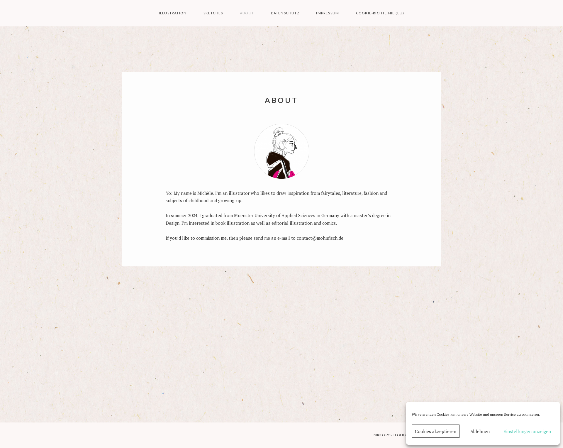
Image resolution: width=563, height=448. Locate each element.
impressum (327, 13)
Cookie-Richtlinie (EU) (380, 13)
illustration (172, 13)
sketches (213, 13)
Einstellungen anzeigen (527, 431)
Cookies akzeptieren (435, 431)
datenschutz (285, 13)
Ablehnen (480, 431)
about (247, 13)
